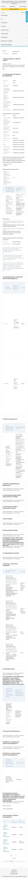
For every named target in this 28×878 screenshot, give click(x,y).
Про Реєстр (3, 6)
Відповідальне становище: (6, 40)
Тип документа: (4, 22)
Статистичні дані (23, 6)
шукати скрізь (24, 12)
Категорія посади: (5, 29)
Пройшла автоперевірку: (6, 44)
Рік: (1, 19)
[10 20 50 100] (13, 856)
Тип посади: (3, 26)
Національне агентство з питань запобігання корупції (15, 876)
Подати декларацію (14, 9)
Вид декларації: (4, 15)
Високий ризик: (4, 37)
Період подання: (4, 33)
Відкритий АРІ (12, 6)
